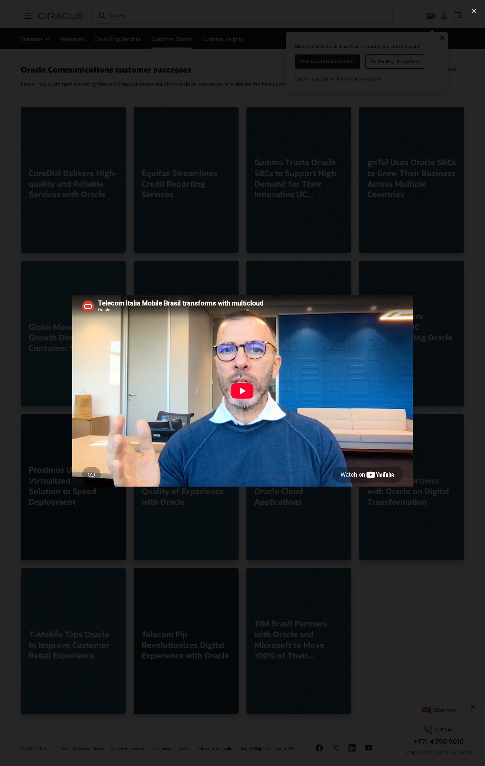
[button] (474, 11)
